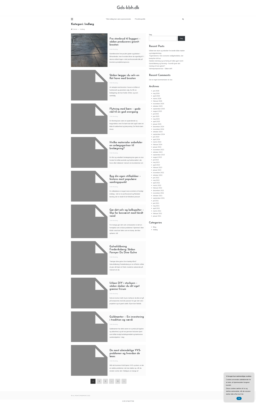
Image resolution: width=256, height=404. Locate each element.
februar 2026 (157, 101)
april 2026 (156, 96)
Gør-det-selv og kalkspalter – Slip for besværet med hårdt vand (127, 213)
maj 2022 (156, 180)
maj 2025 (156, 119)
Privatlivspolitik (140, 19)
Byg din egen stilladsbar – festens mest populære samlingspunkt (125, 179)
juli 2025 (156, 114)
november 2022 (158, 173)
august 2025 (157, 111)
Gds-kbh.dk (128, 8)
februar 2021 (157, 213)
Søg (150, 35)
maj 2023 (156, 162)
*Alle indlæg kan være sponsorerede (118, 19)
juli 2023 (156, 160)
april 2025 (156, 121)
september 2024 (159, 134)
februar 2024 (157, 144)
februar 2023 (157, 167)
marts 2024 (157, 142)
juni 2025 (156, 116)
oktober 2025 (157, 106)
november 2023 (158, 150)
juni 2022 (156, 178)
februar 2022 (157, 188)
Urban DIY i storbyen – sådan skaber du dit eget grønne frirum (125, 286)
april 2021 (156, 208)
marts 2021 (157, 211)
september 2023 (159, 155)
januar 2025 (157, 124)
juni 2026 (156, 91)
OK (239, 398)
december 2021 (158, 190)
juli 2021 (156, 201)
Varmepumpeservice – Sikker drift (161, 69)
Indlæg (155, 230)
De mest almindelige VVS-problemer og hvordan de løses (125, 353)
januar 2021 (157, 216)
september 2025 (159, 109)
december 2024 (158, 127)
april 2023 (156, 165)
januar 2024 (157, 147)
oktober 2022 (157, 175)
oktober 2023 (157, 152)
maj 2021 (156, 206)
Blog (154, 227)
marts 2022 (157, 185)
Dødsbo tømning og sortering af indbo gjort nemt (166, 61)
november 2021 (158, 193)
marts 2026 (157, 98)
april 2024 (156, 139)
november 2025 (158, 104)
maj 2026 (156, 93)
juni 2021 (156, 203)
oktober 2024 (157, 132)
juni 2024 (156, 137)
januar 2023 (157, 170)
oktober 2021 (157, 196)
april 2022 (156, 183)
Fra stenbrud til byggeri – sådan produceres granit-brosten (125, 41)
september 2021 (159, 198)
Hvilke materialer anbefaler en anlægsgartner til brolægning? (126, 145)
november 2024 (158, 129)
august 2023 (157, 157)
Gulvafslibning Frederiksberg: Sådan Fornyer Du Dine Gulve (123, 249)
